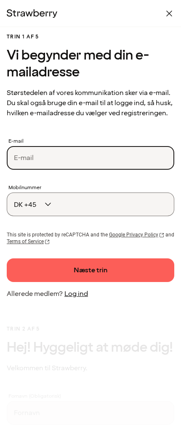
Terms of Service (25, 241)
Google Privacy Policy (133, 235)
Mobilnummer (24, 188)
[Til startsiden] (32, 13)
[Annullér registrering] (169, 13)
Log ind (76, 293)
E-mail (16, 141)
